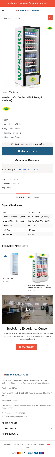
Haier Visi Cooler (8, 278)
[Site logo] (27, 10)
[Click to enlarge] (7, 83)
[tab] (23, 197)
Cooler (8, 187)
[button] (27, 309)
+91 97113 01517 (20, 3)
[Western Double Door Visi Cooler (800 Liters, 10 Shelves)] (40, 267)
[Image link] (16, 374)
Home (4, 92)
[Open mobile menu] (3, 10)
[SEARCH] (50, 17)
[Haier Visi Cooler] (14, 264)
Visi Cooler (14, 92)
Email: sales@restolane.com (16, 416)
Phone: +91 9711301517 (15, 413)
